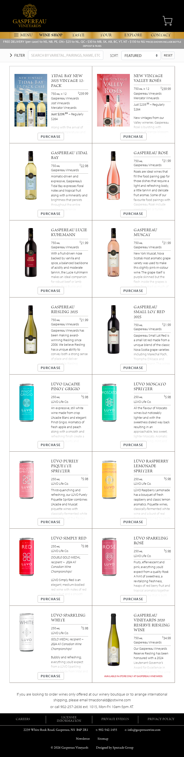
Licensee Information (69, 719)
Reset (168, 55)
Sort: (114, 55)
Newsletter (83, 739)
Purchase (51, 136)
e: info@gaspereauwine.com (143, 730)
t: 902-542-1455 (106, 730)
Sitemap (103, 739)
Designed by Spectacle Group (114, 747)
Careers (23, 719)
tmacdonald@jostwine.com (110, 699)
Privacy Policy (161, 719)
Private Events (115, 719)
